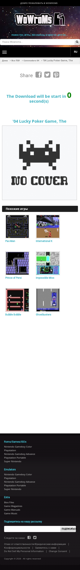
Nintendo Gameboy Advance (19, 453)
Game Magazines (13, 506)
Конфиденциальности (17, 548)
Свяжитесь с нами (45, 548)
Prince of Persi (13, 277)
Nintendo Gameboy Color (18, 446)
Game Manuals (12, 509)
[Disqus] (40, 373)
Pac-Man (10, 241)
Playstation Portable (15, 457)
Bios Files (9, 502)
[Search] (77, 42)
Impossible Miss (45, 277)
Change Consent (58, 551)
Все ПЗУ (15, 60)
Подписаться (69, 529)
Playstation (10, 450)
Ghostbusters (43, 314)
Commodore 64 (31, 60)
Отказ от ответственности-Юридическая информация (35, 544)
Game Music (10, 513)
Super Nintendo (12, 461)
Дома (5, 60)
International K (44, 241)
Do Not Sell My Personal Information (24, 551)
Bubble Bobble (13, 314)
